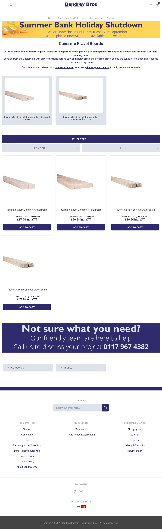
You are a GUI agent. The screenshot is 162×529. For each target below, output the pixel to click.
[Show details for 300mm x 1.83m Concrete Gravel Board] (81, 181)
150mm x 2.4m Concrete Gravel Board (135, 209)
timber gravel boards (97, 67)
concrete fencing (64, 67)
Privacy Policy (27, 456)
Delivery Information (135, 445)
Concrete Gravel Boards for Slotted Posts (27, 118)
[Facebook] (75, 491)
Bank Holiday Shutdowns (27, 450)
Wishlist (135, 434)
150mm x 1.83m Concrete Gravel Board (27, 209)
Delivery (135, 440)
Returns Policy (135, 450)
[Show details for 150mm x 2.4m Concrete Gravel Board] (135, 181)
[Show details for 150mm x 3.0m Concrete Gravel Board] (27, 261)
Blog (27, 440)
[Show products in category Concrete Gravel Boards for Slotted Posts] (27, 94)
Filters (81, 139)
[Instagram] (81, 491)
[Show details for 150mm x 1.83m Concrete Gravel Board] (27, 181)
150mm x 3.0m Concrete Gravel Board (27, 289)
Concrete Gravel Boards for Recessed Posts (81, 118)
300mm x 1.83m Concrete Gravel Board (81, 209)
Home (51, 18)
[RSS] (87, 490)
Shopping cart (135, 429)
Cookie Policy (27, 461)
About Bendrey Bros (27, 467)
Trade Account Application (81, 434)
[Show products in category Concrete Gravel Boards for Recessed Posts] (81, 94)
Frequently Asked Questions (27, 445)
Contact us (27, 434)
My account (81, 429)
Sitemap (27, 429)
